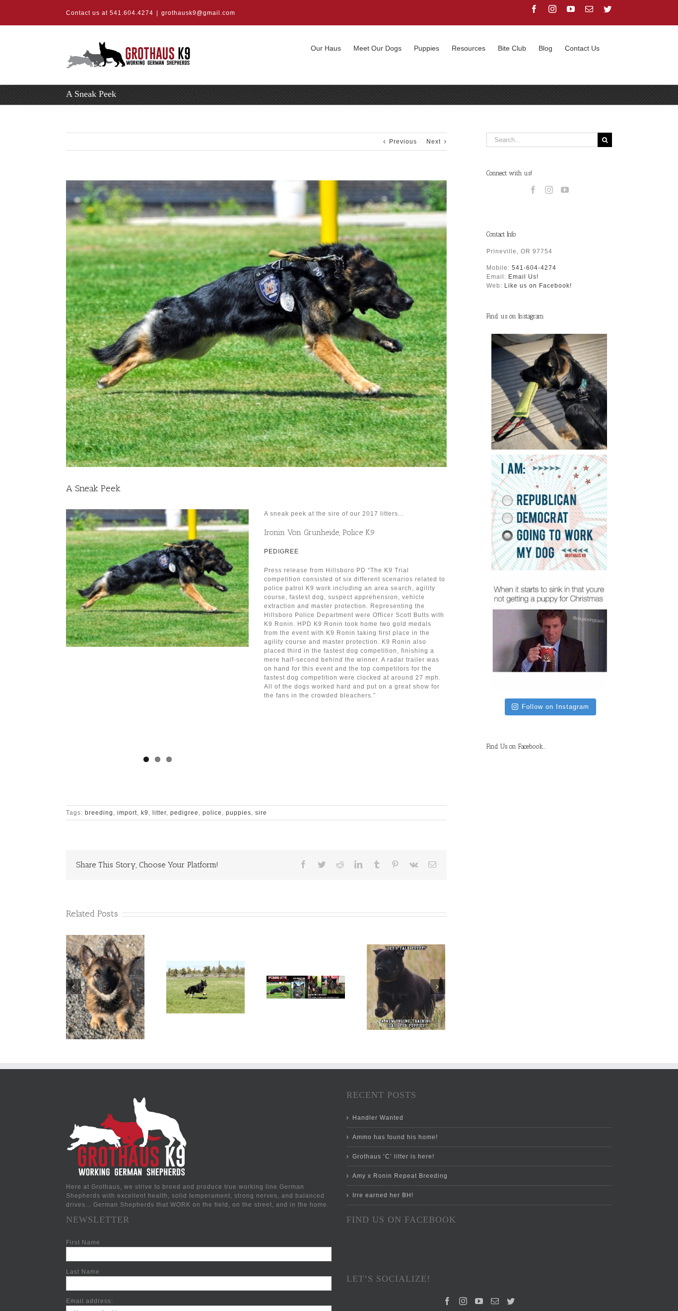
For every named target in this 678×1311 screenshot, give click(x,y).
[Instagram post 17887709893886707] (549, 633)
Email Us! (523, 276)
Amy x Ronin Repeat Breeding (400, 1175)
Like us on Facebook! (538, 285)
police (212, 812)
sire (261, 812)
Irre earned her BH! (382, 1195)
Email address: (89, 1301)
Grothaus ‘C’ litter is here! (393, 1156)
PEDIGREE (281, 551)
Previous (403, 141)
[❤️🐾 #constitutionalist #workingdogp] (549, 512)
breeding (99, 812)
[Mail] (495, 1301)
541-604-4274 (534, 267)
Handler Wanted (378, 1117)
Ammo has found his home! (395, 1137)
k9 (144, 812)
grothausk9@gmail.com (198, 12)
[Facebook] (533, 190)
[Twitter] (511, 1301)
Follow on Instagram (555, 706)
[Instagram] (549, 190)
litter (159, 812)
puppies (238, 812)
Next (433, 141)
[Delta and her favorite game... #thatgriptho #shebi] (549, 392)
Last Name (83, 1271)
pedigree (184, 812)
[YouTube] (565, 190)
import (127, 812)
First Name (83, 1242)
